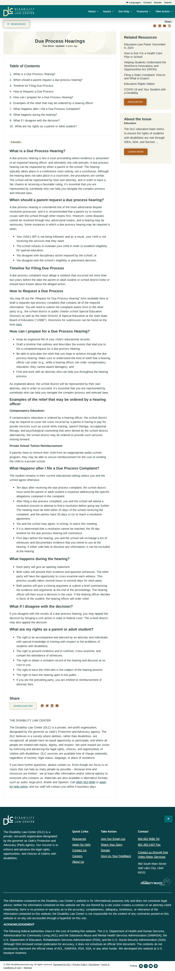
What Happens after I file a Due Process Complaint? (46, 109)
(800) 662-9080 (85, 782)
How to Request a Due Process (33, 91)
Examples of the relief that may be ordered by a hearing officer (53, 103)
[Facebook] (141, 966)
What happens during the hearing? (35, 114)
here (19, 324)
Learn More (136, 151)
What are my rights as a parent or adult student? (46, 126)
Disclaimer (94, 964)
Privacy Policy (80, 964)
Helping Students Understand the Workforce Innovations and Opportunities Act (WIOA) (145, 66)
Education (130, 123)
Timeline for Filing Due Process (33, 85)
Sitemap (28, 967)
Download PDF (23, 706)
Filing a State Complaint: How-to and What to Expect (144, 76)
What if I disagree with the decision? (36, 120)
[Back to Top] (168, 819)
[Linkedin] (156, 966)
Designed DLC (62, 964)
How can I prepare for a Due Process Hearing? (43, 97)
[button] (155, 26)
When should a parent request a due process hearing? (47, 80)
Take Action (162, 11)
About (92, 11)
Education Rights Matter (139, 83)
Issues (107, 11)
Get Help (123, 11)
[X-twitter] (146, 966)
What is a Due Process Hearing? (34, 74)
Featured (142, 11)
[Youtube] (151, 966)
